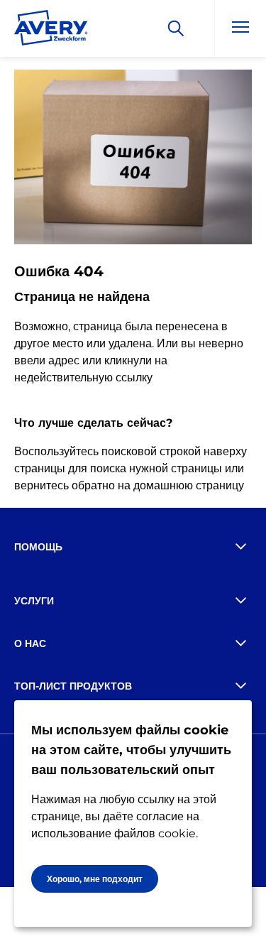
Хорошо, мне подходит (95, 879)
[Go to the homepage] (51, 30)
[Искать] (176, 28)
